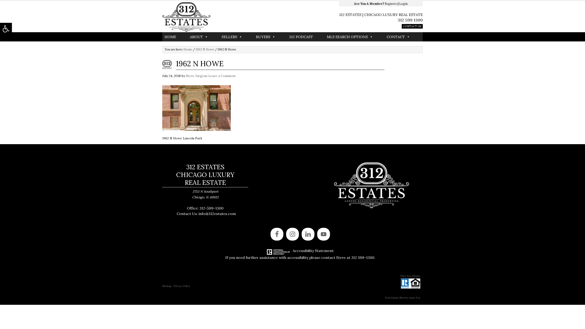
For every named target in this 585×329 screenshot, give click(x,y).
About (196, 36)
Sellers (229, 36)
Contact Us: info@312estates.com (206, 213)
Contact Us (412, 26)
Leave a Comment (222, 76)
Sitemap (166, 286)
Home (170, 36)
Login (403, 4)
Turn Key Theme (410, 276)
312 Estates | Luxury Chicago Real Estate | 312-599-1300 (227, 17)
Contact (396, 36)
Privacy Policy (181, 286)
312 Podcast (301, 36)
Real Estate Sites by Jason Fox (402, 297)
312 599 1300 (410, 20)
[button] (6, 29)
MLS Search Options (347, 36)
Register (391, 4)
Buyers (263, 36)
